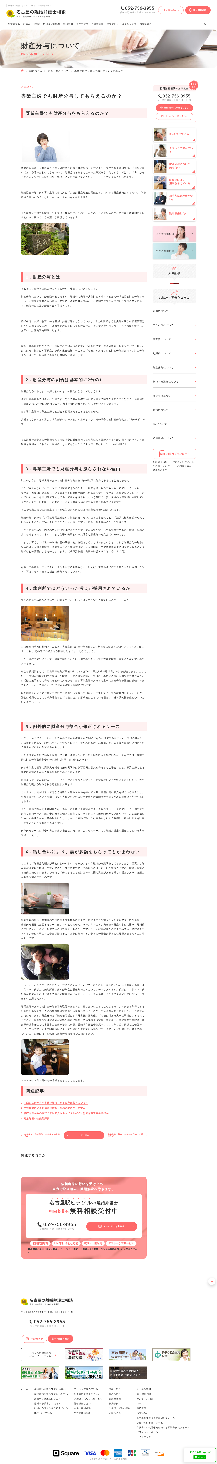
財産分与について (58, 71)
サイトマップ (144, 1437)
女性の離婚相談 (82, 1408)
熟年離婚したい (82, 1403)
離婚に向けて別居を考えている (51, 1408)
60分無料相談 (144, 1394)
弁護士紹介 (98, 24)
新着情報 (141, 1408)
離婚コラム (35, 71)
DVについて (160, 424)
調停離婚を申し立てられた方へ (51, 1394)
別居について (160, 311)
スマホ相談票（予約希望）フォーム (156, 1418)
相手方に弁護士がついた (87, 1394)
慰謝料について (162, 353)
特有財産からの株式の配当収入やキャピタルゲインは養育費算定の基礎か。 (67, 1113)
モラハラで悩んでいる (86, 1389)
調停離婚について (163, 438)
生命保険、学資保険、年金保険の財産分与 (42, 1135)
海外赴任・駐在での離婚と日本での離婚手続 (125, 1135)
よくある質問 (129, 24)
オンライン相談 (145, 1398)
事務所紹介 (113, 24)
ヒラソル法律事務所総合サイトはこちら (40, 1354)
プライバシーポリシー (149, 1432)
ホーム (24, 1389)
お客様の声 (146, 24)
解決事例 (68, 24)
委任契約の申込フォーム (150, 1422)
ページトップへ (211, 1281)
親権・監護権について (166, 381)
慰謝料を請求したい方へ (47, 1398)
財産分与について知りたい (88, 1398)
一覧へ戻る (84, 1135)
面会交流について (163, 395)
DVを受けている (43, 1413)
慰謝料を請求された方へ (47, 1403)
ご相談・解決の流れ (47, 24)
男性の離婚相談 (82, 1413)
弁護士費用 (82, 24)
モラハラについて (163, 325)
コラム (140, 1403)
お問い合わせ (144, 1413)
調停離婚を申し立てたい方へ (50, 1389)
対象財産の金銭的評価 (37, 1118)
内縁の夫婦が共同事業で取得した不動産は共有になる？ (56, 1102)
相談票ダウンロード (178, 453)
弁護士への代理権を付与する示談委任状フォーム (163, 1427)
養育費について (162, 339)
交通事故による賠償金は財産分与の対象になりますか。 (56, 1108)
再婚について (160, 410)
